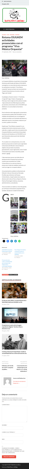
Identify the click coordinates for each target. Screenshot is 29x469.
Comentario (6, 404)
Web (3, 439)
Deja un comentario (17, 52)
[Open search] (25, 29)
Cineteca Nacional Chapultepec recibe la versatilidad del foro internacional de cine (14, 352)
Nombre (5, 425)
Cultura (4, 34)
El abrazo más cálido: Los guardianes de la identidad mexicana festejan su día (14, 301)
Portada (17, 34)
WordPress (10, 467)
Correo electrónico (8, 432)
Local (8, 34)
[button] (14, 203)
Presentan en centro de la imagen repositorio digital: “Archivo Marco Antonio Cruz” (12, 326)
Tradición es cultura (15, 464)
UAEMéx (16, 274)
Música (11, 274)
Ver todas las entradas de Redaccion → (19, 382)
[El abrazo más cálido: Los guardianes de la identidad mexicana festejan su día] (14, 291)
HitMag (15, 467)
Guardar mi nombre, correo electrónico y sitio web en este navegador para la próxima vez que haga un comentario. (13, 450)
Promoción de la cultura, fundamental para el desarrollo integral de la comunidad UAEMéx (7, 263)
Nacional (12, 34)
